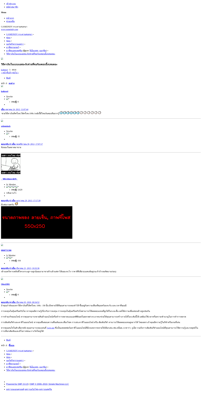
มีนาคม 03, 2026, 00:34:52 (20, 302)
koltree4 (4, 70)
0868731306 (6, 250)
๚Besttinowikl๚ (9, 179)
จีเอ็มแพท (34, 50)
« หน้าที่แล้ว (6, 73)
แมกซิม (42, 50)
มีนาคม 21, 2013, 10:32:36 (20, 268)
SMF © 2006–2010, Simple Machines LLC (49, 384)
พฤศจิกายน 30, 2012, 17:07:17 (22, 144)
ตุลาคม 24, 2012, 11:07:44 (14, 109)
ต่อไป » (15, 73)
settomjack (5, 126)
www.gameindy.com (9, 29)
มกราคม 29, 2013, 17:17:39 (20, 200)
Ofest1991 (5, 284)
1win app (50, 328)
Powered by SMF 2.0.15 (17, 384)
